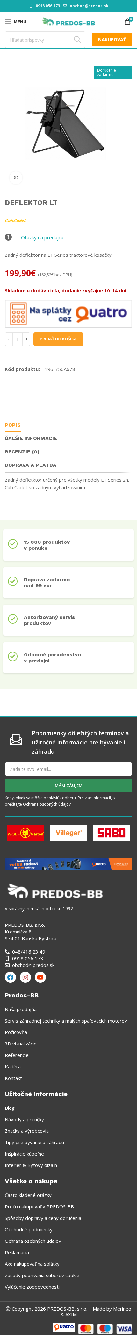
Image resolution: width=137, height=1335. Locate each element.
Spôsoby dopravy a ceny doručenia (43, 1218)
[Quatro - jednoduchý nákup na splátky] (68, 863)
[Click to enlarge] (16, 177)
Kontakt (13, 1078)
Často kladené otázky (28, 1195)
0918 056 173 (48, 6)
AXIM (70, 1314)
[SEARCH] (77, 39)
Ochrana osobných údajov (47, 804)
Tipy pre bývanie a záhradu (34, 1142)
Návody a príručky (24, 1119)
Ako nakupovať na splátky (32, 1264)
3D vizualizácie (21, 1043)
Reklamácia (17, 1252)
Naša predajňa (21, 1009)
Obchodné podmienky (29, 1229)
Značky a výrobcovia (27, 1131)
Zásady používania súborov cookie (42, 1275)
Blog (10, 1108)
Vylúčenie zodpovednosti (32, 1286)
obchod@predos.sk (89, 6)
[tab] (13, 425)
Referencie (17, 1055)
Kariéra (13, 1066)
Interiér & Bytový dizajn (31, 1165)
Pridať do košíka (58, 339)
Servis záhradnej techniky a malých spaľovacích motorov (66, 1020)
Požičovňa (16, 1032)
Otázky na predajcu (42, 237)
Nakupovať (112, 40)
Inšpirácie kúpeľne (24, 1153)
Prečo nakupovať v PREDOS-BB (39, 1206)
